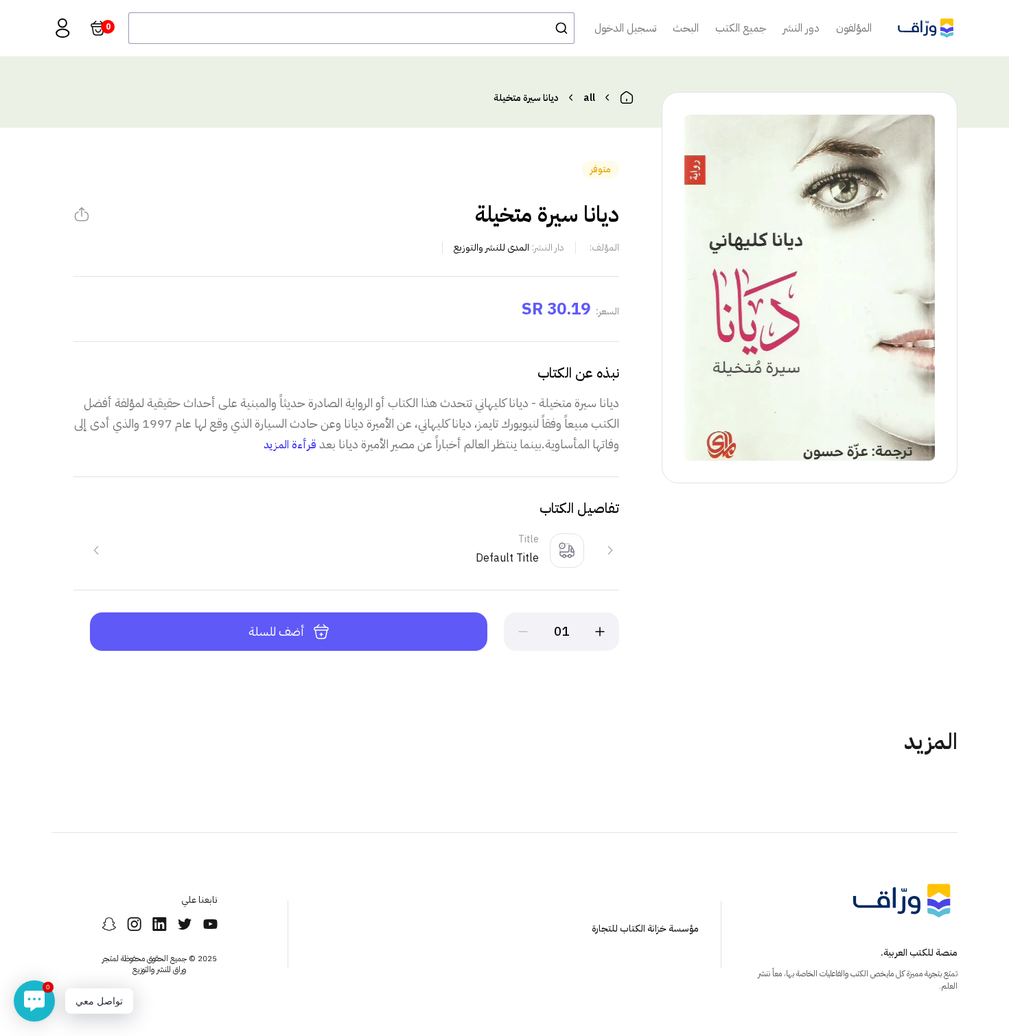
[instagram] (134, 924)
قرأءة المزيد (290, 445)
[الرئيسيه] (627, 97)
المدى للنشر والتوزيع (491, 247)
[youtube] (210, 924)
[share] (81, 214)
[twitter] (185, 924)
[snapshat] (109, 924)
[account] (62, 28)
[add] (600, 631)
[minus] (523, 631)
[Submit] (558, 28)
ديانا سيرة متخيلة (526, 98)
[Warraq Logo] (926, 28)
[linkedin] (159, 924)
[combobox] (351, 28)
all (589, 98)
